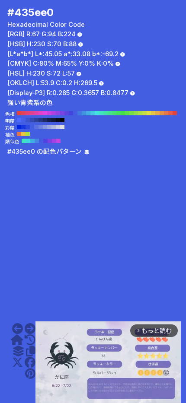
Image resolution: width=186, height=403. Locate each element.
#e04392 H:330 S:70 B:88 (32, 113)
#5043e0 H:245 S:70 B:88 (45, 141)
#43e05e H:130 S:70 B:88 (118, 113)
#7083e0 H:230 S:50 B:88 (40, 127)
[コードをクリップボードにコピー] (30, 351)
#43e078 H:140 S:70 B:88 (114, 113)
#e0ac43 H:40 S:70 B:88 (157, 113)
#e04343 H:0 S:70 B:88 (175, 113)
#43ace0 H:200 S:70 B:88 (88, 113)
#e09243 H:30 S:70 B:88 (162, 113)
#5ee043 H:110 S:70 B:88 (127, 113)
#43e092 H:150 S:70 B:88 (110, 113)
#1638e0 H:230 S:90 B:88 (23, 127)
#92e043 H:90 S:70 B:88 (136, 113)
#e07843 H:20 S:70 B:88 (166, 113)
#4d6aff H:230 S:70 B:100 (19, 120)
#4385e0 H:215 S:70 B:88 (37, 141)
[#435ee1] (30, 328)
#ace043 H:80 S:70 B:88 (140, 113)
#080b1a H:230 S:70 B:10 (58, 120)
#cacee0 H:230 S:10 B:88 (58, 127)
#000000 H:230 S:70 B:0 (62, 120)
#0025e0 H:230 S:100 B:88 (19, 127)
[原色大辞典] (17, 339)
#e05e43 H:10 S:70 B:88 (170, 113)
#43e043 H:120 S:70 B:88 (123, 113)
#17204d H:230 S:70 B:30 (49, 120)
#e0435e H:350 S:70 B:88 (23, 113)
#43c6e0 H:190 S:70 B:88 (92, 113)
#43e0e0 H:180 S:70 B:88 (97, 113)
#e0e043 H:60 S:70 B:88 (149, 113)
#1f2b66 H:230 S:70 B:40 (45, 120)
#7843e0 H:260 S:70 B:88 (62, 113)
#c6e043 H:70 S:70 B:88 (144, 113)
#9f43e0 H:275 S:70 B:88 (54, 141)
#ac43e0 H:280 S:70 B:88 (53, 113)
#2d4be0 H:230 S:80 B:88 (28, 127)
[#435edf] (17, 328)
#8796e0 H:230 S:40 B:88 (45, 127)
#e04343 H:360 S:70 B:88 (19, 113)
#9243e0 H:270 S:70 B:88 (58, 113)
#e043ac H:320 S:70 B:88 (36, 113)
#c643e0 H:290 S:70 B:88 (49, 113)
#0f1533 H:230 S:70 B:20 (53, 120)
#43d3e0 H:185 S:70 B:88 (28, 141)
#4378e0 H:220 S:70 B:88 (79, 113)
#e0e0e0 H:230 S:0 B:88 (62, 127)
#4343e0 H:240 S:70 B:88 (71, 113)
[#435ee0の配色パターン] (18, 351)
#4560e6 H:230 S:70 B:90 (23, 120)
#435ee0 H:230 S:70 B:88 (75, 113)
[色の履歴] (30, 339)
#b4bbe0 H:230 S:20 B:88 (53, 127)
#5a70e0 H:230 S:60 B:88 (36, 127)
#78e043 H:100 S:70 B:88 (131, 113)
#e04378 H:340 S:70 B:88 (28, 113)
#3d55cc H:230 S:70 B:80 (28, 120)
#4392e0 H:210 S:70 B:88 (84, 113)
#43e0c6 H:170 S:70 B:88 (101, 113)
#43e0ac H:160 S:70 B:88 (105, 113)
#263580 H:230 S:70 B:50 (40, 120)
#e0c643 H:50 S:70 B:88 (153, 113)
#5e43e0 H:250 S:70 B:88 (66, 113)
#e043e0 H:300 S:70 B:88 (45, 113)
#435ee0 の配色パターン (45, 151)
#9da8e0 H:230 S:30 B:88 (49, 127)
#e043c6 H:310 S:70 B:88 (40, 113)
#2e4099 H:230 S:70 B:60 (36, 120)
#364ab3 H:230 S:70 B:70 (32, 120)
